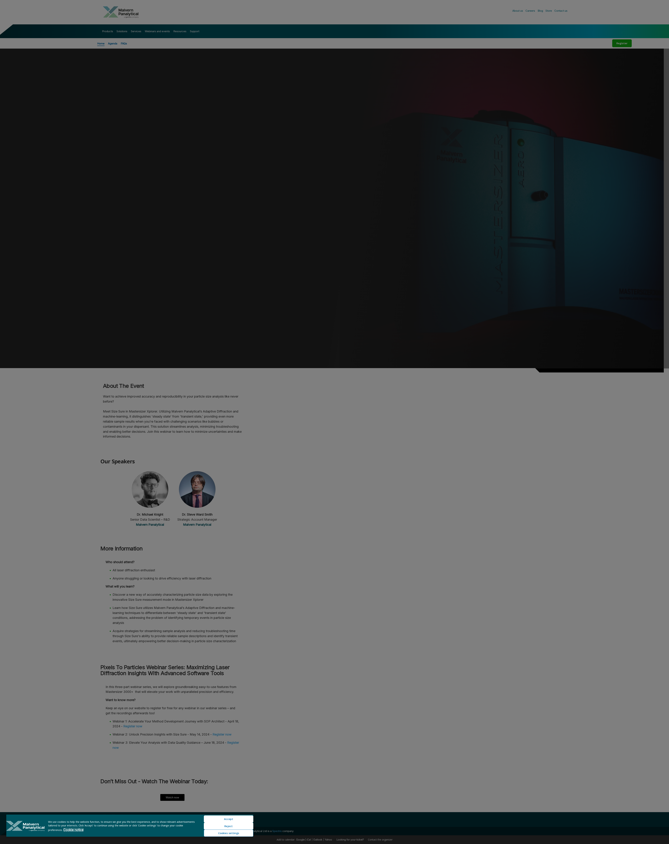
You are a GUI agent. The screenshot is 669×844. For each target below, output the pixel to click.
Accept (228, 819)
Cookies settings (228, 833)
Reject (228, 826)
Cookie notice (73, 830)
